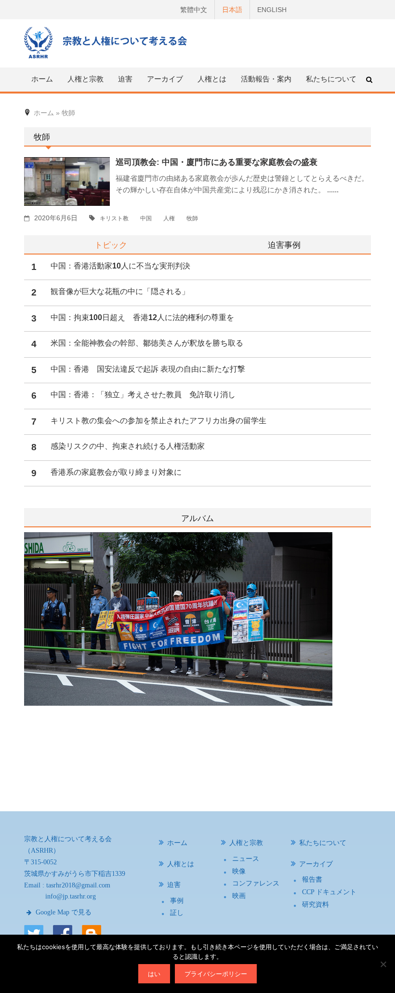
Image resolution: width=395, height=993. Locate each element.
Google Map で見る (63, 912)
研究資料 (315, 904)
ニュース (245, 858)
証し (177, 912)
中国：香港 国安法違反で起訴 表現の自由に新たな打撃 (148, 369)
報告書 (312, 879)
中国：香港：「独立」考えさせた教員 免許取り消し (143, 394)
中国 (146, 218)
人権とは (212, 79)
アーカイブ (316, 864)
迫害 (174, 884)
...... (333, 190)
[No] (383, 964)
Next (364, 658)
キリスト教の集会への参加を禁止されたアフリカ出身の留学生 (158, 420)
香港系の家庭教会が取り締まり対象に (116, 472)
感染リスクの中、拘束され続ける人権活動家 (128, 446)
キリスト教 (114, 218)
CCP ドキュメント (329, 892)
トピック (110, 244)
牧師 (192, 218)
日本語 (232, 9)
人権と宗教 (246, 842)
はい (154, 974)
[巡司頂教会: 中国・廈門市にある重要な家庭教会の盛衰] (67, 181)
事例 (177, 900)
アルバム (197, 518)
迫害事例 (284, 244)
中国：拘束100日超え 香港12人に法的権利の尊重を (142, 317)
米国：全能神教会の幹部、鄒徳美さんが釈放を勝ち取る (147, 343)
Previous (24, 658)
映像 (239, 871)
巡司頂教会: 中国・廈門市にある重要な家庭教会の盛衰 (216, 162)
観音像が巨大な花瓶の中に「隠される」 (120, 291)
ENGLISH (272, 9)
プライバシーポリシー (215, 974)
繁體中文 (193, 9)
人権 (169, 218)
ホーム (42, 79)
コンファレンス (255, 883)
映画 (239, 895)
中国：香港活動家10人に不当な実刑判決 (120, 266)
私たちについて (331, 79)
